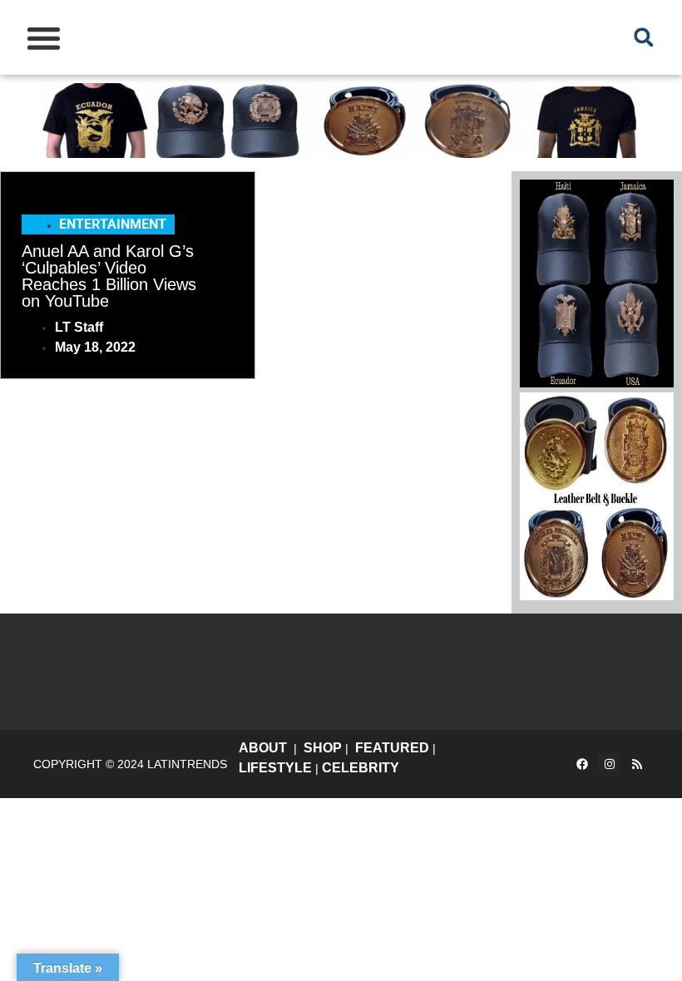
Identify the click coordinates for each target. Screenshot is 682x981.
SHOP (323, 748)
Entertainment (112, 224)
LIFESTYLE (275, 768)
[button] (44, 38)
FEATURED (392, 748)
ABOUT (263, 748)
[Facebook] (582, 764)
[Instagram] (609, 764)
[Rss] (637, 764)
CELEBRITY (360, 768)
